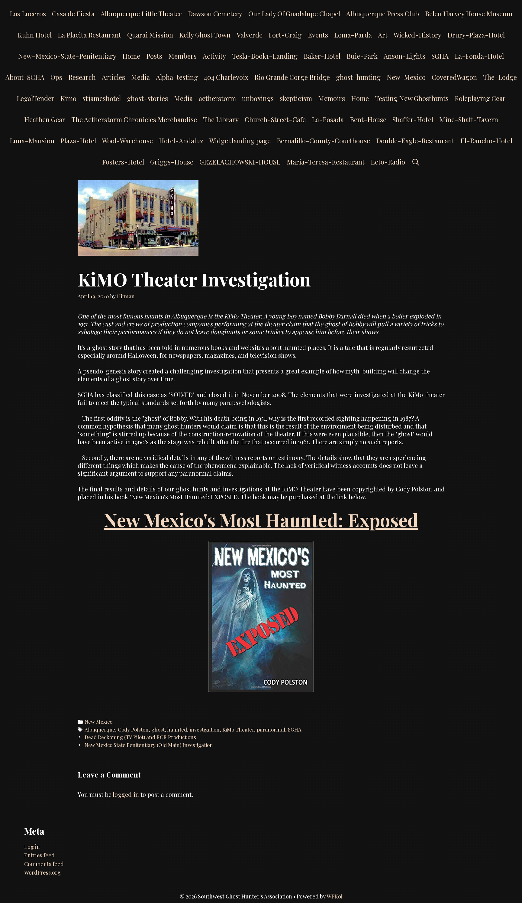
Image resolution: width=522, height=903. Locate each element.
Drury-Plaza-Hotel (476, 34)
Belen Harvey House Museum (468, 13)
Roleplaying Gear (480, 98)
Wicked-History (417, 34)
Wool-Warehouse (127, 140)
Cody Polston (133, 729)
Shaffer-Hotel (412, 119)
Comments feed (44, 864)
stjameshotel (101, 98)
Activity (214, 55)
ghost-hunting (358, 77)
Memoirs (331, 98)
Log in (32, 846)
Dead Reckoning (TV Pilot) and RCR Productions (140, 737)
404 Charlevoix (226, 77)
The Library (221, 119)
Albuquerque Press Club (382, 13)
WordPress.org (42, 872)
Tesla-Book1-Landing (265, 55)
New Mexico (98, 721)
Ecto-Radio (388, 161)
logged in (126, 794)
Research (82, 77)
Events (318, 34)
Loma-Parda (353, 34)
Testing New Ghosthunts (412, 98)
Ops (56, 77)
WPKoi (335, 896)
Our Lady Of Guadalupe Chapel (294, 13)
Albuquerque (100, 729)
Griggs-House (171, 161)
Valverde (250, 34)
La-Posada (328, 119)
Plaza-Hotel (78, 140)
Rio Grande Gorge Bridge (292, 77)
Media (140, 77)
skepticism (296, 98)
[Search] (415, 161)
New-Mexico (406, 77)
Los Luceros (28, 13)
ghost (158, 729)
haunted (177, 729)
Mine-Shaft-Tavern (468, 119)
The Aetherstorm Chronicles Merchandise (134, 119)
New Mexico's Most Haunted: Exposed (261, 519)
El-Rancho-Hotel (486, 140)
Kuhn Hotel (35, 34)
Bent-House (368, 119)
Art (383, 34)
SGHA (440, 55)
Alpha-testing (177, 77)
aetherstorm (217, 98)
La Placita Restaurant (89, 34)
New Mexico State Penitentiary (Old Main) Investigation (149, 745)
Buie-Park (362, 55)
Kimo (68, 98)
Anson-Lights (404, 55)
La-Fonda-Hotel (479, 55)
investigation (205, 729)
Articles (113, 77)
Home (131, 55)
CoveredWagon (454, 77)
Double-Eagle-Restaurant (415, 140)
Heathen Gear (44, 119)
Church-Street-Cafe (275, 119)
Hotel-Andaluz (181, 140)
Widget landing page (240, 140)
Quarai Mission (150, 34)
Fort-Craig (285, 34)
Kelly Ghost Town (204, 34)
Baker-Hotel (322, 55)
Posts (154, 55)
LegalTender (35, 98)
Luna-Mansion (32, 140)
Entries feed (39, 855)
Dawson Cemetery (215, 13)
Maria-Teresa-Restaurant (326, 161)
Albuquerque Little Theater (141, 13)
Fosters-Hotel (123, 161)
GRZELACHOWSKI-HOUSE (240, 161)
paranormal (271, 729)
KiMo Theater (238, 729)
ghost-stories (147, 98)
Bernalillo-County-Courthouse (323, 140)
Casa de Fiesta (73, 13)
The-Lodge (500, 77)
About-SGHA (24, 77)
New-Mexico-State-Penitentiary (67, 55)
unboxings (258, 98)
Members (182, 55)
